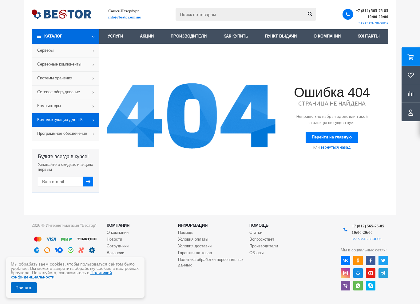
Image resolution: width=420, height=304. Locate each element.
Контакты (369, 36)
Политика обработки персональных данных (211, 262)
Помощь (258, 225)
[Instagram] (345, 273)
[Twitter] (383, 260)
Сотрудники (118, 246)
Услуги (115, 36)
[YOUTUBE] (370, 273)
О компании (327, 36)
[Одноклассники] (358, 260)
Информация (193, 225)
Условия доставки (195, 246)
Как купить (236, 36)
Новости (114, 239)
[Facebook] (370, 260)
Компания (118, 225)
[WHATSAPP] (358, 285)
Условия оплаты (193, 239)
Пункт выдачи (281, 36)
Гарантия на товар (195, 252)
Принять (23, 287)
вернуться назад (336, 147)
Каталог (53, 36)
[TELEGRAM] (383, 273)
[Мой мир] (358, 273)
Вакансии (115, 252)
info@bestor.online (124, 17)
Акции (147, 36)
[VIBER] (345, 285)
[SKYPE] (370, 285)
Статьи (255, 232)
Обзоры (256, 252)
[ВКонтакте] (345, 260)
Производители (189, 36)
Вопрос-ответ (261, 239)
